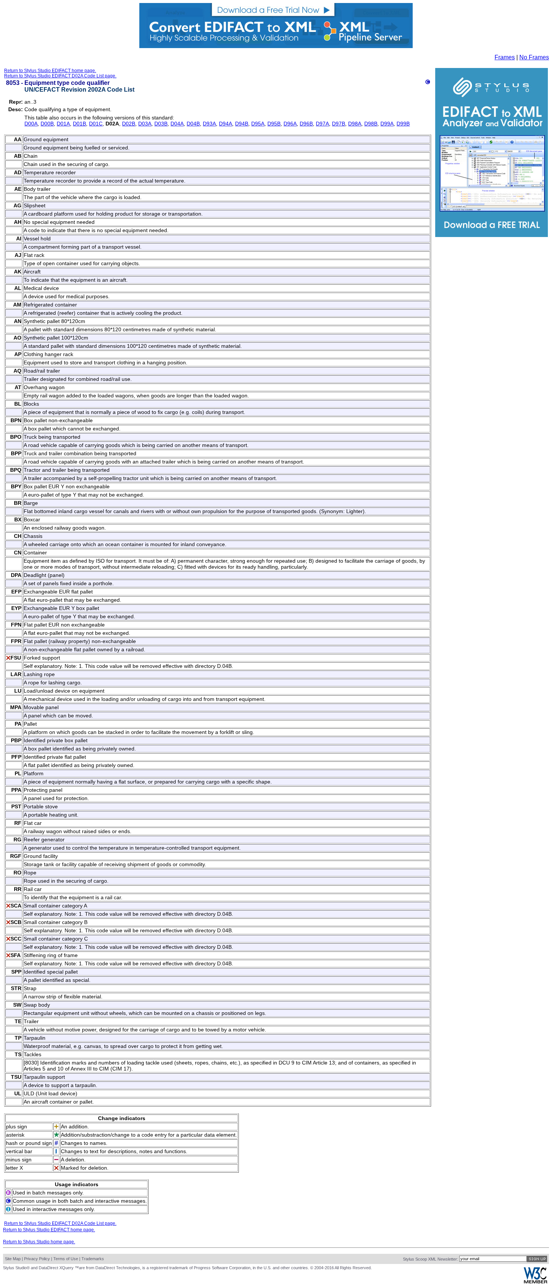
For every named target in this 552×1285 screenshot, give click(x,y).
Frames (505, 57)
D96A (290, 124)
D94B (241, 124)
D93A (209, 124)
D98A (354, 124)
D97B (338, 124)
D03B (160, 124)
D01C (96, 124)
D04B (193, 124)
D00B (47, 124)
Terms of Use (65, 1258)
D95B (274, 124)
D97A (322, 124)
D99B (403, 124)
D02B (128, 124)
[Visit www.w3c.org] (535, 1282)
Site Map (13, 1258)
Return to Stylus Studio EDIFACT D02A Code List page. (60, 76)
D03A (144, 124)
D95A (257, 124)
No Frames (534, 57)
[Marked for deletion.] (8, 658)
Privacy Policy (37, 1258)
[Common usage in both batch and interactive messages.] (427, 82)
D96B (306, 124)
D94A (225, 124)
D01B (79, 124)
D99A (387, 124)
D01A (63, 124)
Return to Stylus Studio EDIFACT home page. (50, 70)
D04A (177, 124)
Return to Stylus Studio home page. (39, 1241)
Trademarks (92, 1258)
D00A (31, 124)
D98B (370, 124)
